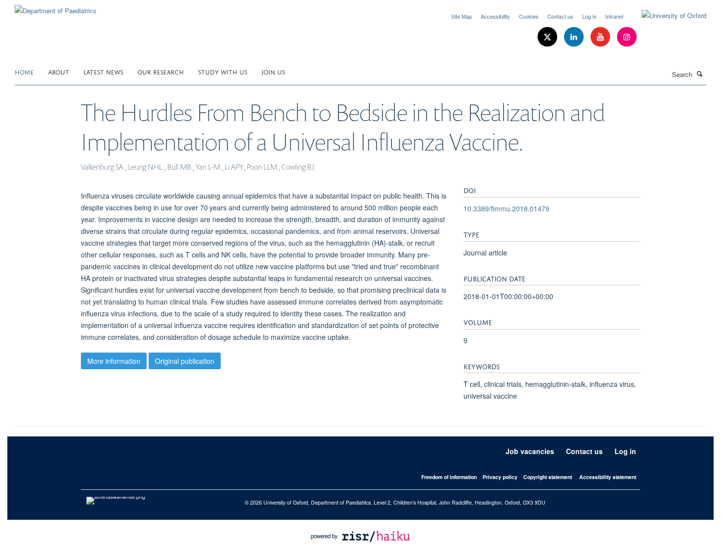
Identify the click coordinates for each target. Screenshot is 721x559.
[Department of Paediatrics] (56, 7)
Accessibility (495, 16)
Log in (589, 16)
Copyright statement (547, 477)
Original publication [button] (184, 361)
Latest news (103, 71)
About (58, 71)
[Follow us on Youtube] (601, 37)
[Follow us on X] (548, 37)
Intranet (614, 16)
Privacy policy (500, 477)
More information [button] (113, 361)
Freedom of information (449, 477)
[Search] (700, 73)
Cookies (529, 16)
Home (24, 71)
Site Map (461, 16)
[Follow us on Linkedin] (575, 37)
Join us (273, 71)
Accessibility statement (607, 477)
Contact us (560, 16)
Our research (160, 71)
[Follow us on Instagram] (627, 37)
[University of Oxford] (666, 16)
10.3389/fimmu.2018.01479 (506, 208)
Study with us (222, 71)
